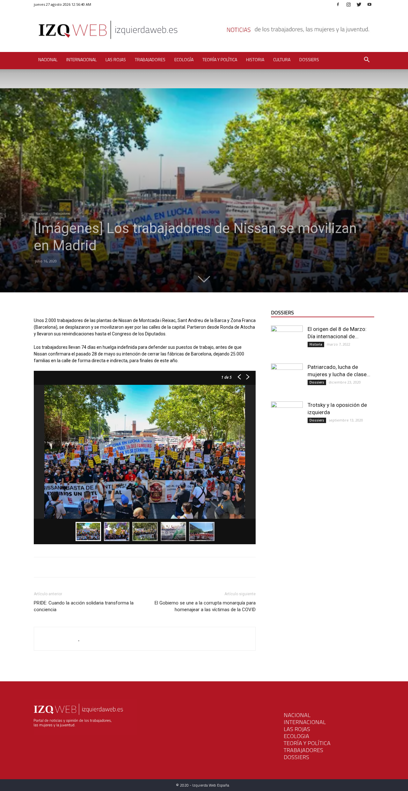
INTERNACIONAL (305, 722)
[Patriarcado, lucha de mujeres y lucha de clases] (287, 379)
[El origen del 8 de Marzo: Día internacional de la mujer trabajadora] (287, 341)
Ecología (183, 59)
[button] (366, 60)
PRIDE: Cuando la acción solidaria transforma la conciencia (84, 606)
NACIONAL (297, 715)
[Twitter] (359, 4)
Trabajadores (150, 59)
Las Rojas (116, 59)
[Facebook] (338, 4)
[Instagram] (348, 4)
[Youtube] (369, 4)
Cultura (281, 59)
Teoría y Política (219, 59)
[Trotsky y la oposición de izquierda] (287, 417)
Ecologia (296, 736)
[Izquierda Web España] (204, 32)
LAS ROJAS (297, 729)
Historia (255, 59)
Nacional (47, 59)
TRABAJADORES (303, 750)
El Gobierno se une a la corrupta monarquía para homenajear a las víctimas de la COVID (205, 606)
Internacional (81, 59)
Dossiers (309, 59)
